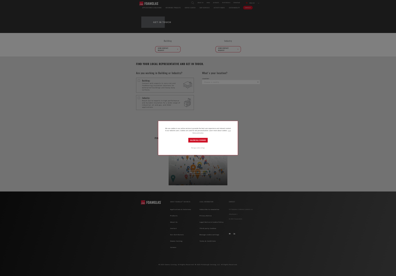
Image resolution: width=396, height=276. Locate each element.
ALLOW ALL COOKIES (198, 140)
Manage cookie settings (198, 148)
